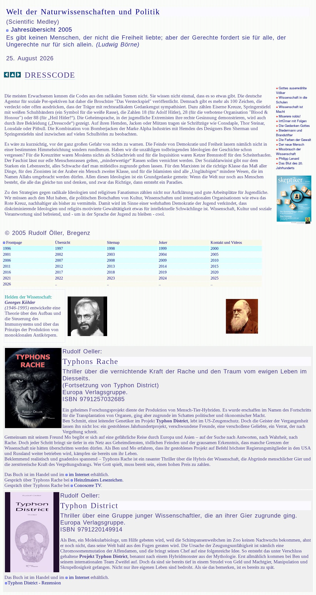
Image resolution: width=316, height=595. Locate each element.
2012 (59, 266)
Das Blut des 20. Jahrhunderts (289, 165)
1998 (111, 248)
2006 (7, 260)
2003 (111, 254)
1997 (59, 248)
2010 (214, 260)
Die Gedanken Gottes (294, 125)
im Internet (79, 474)
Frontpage (13, 242)
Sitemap (113, 242)
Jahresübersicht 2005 (41, 29)
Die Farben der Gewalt (294, 139)
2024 (163, 278)
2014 (163, 266)
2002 (59, 254)
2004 (163, 254)
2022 (59, 278)
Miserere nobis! (289, 116)
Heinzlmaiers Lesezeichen (98, 479)
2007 (59, 260)
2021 (7, 278)
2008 (111, 260)
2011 (7, 266)
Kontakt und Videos (226, 242)
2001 (7, 254)
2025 (214, 278)
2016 (7, 272)
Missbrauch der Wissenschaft (288, 151)
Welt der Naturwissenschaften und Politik (83, 11)
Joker (163, 242)
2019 (163, 272)
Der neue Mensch (291, 144)
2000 (214, 248)
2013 (111, 266)
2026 (7, 284)
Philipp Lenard (288, 158)
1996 (7, 248)
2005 (214, 254)
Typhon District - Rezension (34, 582)
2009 (163, 260)
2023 (111, 278)
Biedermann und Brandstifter (289, 132)
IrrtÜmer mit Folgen (292, 120)
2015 (214, 266)
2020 (214, 272)
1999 (163, 248)
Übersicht (62, 242)
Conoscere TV (87, 485)
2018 (111, 272)
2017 (59, 272)
